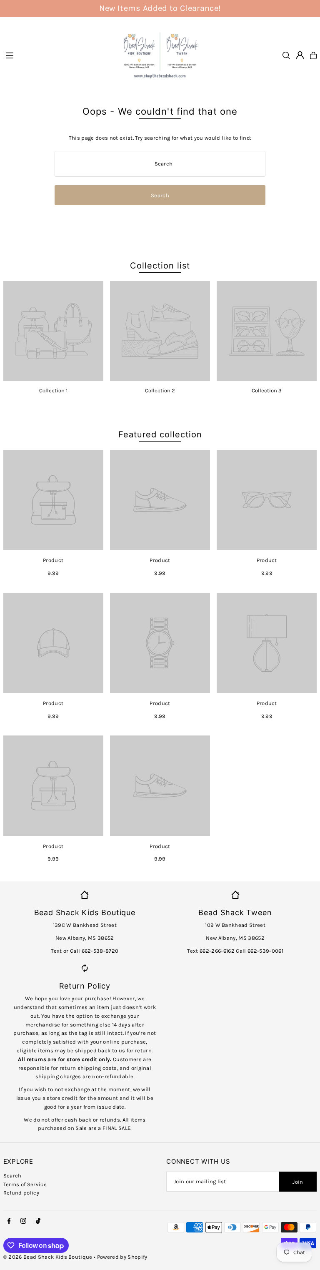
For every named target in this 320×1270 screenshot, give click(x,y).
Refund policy (21, 1193)
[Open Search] (286, 55)
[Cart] (313, 55)
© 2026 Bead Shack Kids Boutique (47, 1257)
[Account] (300, 55)
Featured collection (160, 434)
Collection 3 (267, 390)
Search (12, 1175)
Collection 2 (160, 390)
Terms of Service (25, 1184)
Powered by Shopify (122, 1257)
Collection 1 (53, 390)
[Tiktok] (38, 1221)
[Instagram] (23, 1221)
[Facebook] (9, 1221)
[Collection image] (53, 331)
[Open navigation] (58, 55)
